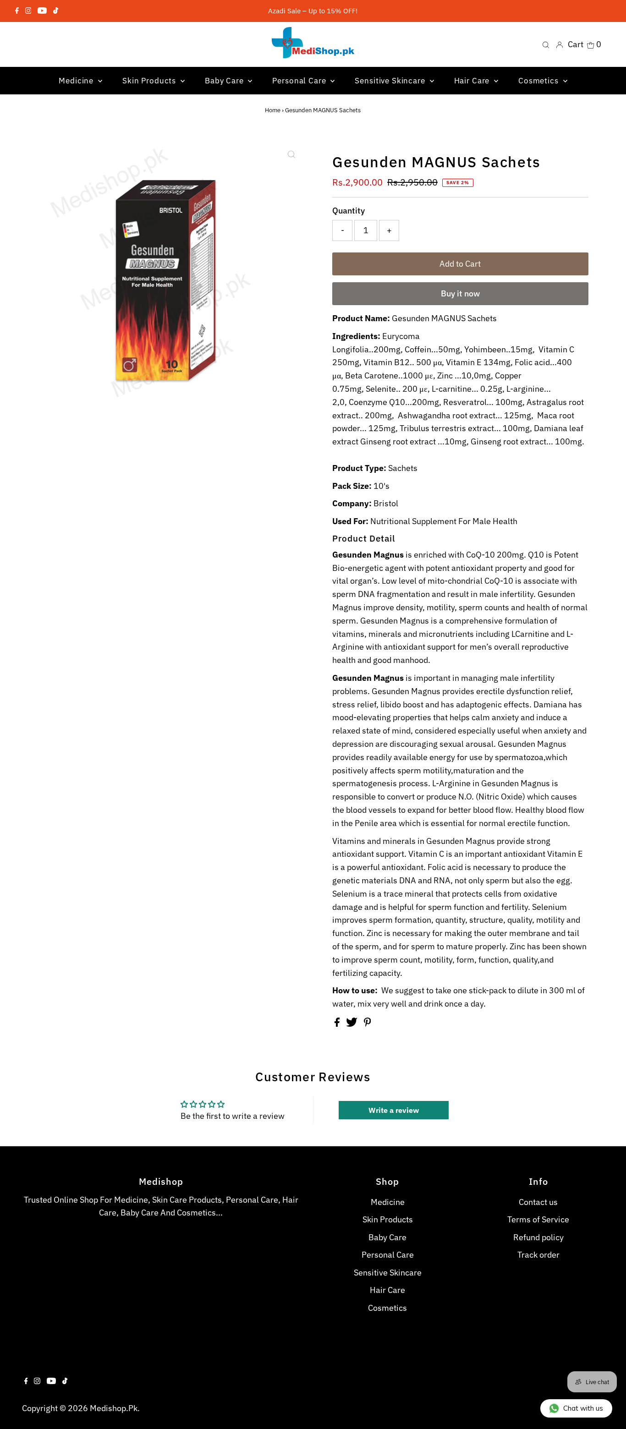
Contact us (538, 1202)
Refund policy (538, 1237)
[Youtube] (42, 11)
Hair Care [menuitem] (473, 81)
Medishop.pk (113, 1408)
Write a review (393, 1110)
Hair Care (387, 1290)
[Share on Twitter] (352, 1023)
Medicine (388, 1202)
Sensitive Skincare (388, 1272)
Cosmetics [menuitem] (539, 81)
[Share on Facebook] (338, 1023)
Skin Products (387, 1219)
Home (272, 110)
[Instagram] (28, 11)
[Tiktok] (55, 11)
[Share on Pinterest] (367, 1023)
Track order (538, 1254)
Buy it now (460, 293)
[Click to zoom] (291, 154)
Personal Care (388, 1254)
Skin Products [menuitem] (150, 81)
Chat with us (583, 1408)
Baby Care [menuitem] (225, 81)
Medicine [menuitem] (77, 81)
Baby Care (387, 1237)
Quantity (348, 210)
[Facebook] (17, 11)
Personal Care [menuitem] (300, 81)
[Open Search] (546, 44)
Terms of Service (538, 1219)
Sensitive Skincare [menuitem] (391, 81)
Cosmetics (387, 1308)
